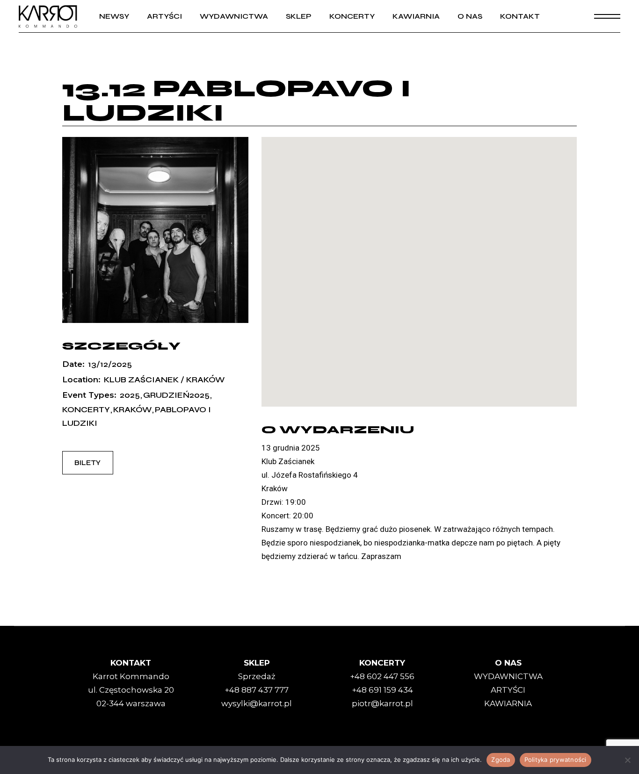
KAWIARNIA (508, 703)
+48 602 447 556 (382, 676)
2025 (130, 395)
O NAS (508, 662)
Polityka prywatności (555, 759)
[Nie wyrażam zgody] (627, 760)
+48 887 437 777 (257, 690)
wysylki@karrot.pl (256, 703)
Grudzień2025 (176, 395)
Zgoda (500, 759)
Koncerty (86, 410)
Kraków (132, 410)
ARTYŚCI (508, 690)
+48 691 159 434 (382, 690)
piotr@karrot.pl (382, 703)
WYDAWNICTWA (508, 676)
